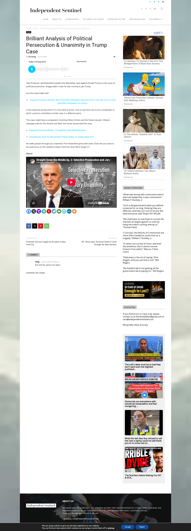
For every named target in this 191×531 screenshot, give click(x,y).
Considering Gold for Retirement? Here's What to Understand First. (62, 137)
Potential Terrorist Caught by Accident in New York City (46, 243)
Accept (128, 527)
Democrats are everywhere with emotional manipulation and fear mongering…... (141, 403)
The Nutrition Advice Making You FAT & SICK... (143, 476)
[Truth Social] (39, 211)
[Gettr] (49, 211)
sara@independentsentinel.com (85, 518)
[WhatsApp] (46, 226)
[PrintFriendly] (64, 211)
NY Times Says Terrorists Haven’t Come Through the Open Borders (99, 243)
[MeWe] (69, 211)
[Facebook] (150, 2)
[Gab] (44, 211)
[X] (159, 2)
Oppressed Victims (116, 19)
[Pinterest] (154, 2)
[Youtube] (163, 2)
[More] (74, 211)
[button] (162, 9)
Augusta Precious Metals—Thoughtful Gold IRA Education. (57, 130)
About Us (56, 19)
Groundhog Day (137, 19)
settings (111, 528)
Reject (142, 527)
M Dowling (32, 57)
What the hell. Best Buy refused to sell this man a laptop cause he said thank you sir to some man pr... (143, 440)
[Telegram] (54, 211)
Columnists (155, 19)
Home (45, 19)
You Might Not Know (93, 19)
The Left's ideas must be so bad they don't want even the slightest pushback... (143, 366)
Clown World (72, 19)
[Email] (59, 211)
